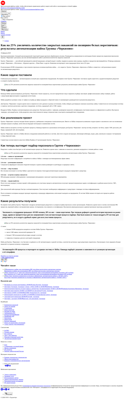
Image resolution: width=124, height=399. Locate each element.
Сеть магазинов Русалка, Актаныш (42, 290)
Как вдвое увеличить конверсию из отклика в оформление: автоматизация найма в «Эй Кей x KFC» (35, 277)
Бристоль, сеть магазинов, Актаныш (34, 298)
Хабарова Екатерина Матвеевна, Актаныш (75, 288)
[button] (3, 31)
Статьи (6, 41)
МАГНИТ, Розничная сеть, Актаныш (34, 292)
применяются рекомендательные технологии (37, 386)
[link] (4, 27)
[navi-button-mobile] (2, 37)
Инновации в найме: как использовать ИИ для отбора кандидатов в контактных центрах (32, 271)
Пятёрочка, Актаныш (52, 286)
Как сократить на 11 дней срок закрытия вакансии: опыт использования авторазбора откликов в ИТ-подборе (38, 274)
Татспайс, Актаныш (33, 296)
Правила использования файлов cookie (32, 9)
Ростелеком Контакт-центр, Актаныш (45, 294)
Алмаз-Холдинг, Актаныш (40, 284)
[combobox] (8, 393)
